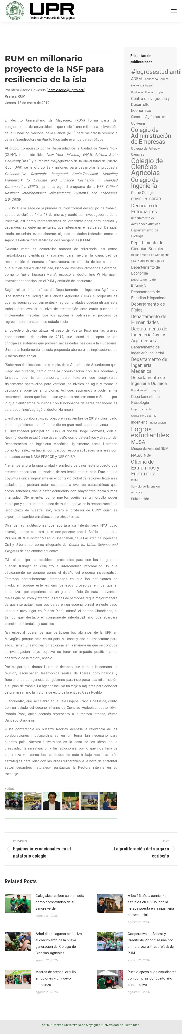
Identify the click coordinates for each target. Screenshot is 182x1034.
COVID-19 (139, 199)
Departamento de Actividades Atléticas (145, 221)
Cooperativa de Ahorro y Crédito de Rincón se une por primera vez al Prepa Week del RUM (151, 943)
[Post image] (18, 903)
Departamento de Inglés (145, 390)
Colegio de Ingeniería (145, 183)
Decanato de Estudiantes (145, 208)
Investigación (158, 422)
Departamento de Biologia (144, 233)
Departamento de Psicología (145, 399)
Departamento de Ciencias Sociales (147, 245)
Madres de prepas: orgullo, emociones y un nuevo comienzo (56, 978)
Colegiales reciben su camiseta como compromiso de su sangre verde (60, 902)
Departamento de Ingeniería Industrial (147, 350)
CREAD (155, 199)
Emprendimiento (141, 409)
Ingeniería (139, 422)
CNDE (165, 117)
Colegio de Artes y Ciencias (145, 151)
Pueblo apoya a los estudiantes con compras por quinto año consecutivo (152, 978)
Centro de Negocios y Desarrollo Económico (150, 104)
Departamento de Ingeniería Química (149, 380)
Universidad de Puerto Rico (120, 1025)
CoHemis (138, 123)
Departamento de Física (148, 307)
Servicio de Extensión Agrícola (145, 489)
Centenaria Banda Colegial (147, 92)
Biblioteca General (156, 79)
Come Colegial (143, 192)
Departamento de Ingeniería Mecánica (149, 365)
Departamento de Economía (145, 270)
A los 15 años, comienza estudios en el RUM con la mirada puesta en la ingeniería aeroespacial (151, 905)
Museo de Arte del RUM (149, 449)
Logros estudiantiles (150, 432)
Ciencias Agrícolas (145, 117)
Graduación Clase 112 (143, 415)
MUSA (138, 442)
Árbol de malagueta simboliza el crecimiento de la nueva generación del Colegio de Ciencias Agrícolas (59, 943)
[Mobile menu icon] (174, 11)
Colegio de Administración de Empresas (151, 136)
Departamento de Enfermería (143, 282)
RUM (134, 480)
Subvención (140, 499)
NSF (147, 455)
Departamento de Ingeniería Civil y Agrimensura (149, 334)
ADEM (136, 78)
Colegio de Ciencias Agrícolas (147, 167)
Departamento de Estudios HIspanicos (148, 295)
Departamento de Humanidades (148, 319)
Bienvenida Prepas (142, 85)
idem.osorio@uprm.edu (66, 90)
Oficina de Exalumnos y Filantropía (145, 468)
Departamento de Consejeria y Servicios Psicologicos (150, 257)
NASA (136, 455)
